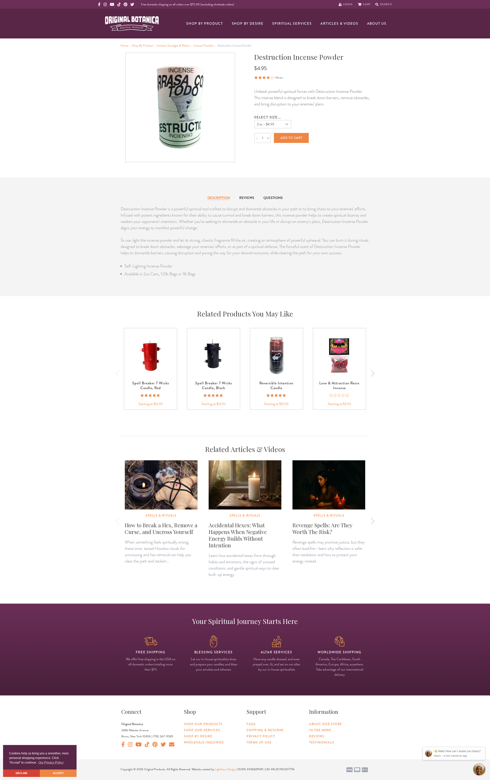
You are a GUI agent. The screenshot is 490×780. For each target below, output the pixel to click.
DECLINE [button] (21, 773)
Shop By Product (204, 23)
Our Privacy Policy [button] (51, 762)
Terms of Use (259, 742)
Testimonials (321, 742)
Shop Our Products (203, 724)
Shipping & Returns (265, 730)
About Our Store (325, 724)
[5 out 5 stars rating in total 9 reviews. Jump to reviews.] (213, 395)
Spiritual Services (292, 23)
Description (218, 197)
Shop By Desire (248, 23)
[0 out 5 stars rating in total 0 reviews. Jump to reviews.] (339, 395)
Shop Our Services (202, 730)
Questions (273, 197)
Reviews (246, 197)
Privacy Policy (261, 736)
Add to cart (291, 138)
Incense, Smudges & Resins (173, 45)
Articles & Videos (339, 23)
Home (124, 45)
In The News (320, 730)
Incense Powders (204, 45)
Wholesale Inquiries (204, 742)
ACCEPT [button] (58, 773)
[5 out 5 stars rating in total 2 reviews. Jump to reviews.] (150, 395)
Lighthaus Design (225, 769)
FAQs (251, 724)
